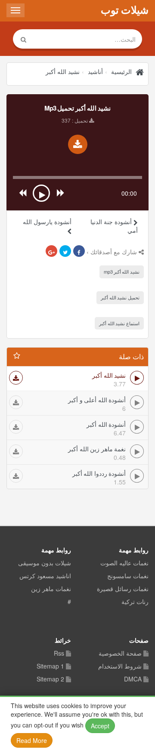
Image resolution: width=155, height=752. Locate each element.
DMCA (133, 679)
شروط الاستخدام (120, 666)
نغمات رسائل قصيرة (123, 589)
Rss (59, 653)
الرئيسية (121, 71)
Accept (100, 725)
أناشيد (95, 71)
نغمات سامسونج (128, 576)
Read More (31, 740)
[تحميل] (16, 378)
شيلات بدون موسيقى (44, 563)
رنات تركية (135, 601)
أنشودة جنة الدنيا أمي (114, 225)
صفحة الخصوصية (120, 653)
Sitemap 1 (50, 666)
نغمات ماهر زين (51, 589)
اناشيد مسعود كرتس (45, 576)
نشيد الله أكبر (63, 71)
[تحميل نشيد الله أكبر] (77, 144)
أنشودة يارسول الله (47, 221)
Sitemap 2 (50, 679)
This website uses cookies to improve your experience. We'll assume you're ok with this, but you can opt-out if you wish (77, 723)
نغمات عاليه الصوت (124, 563)
